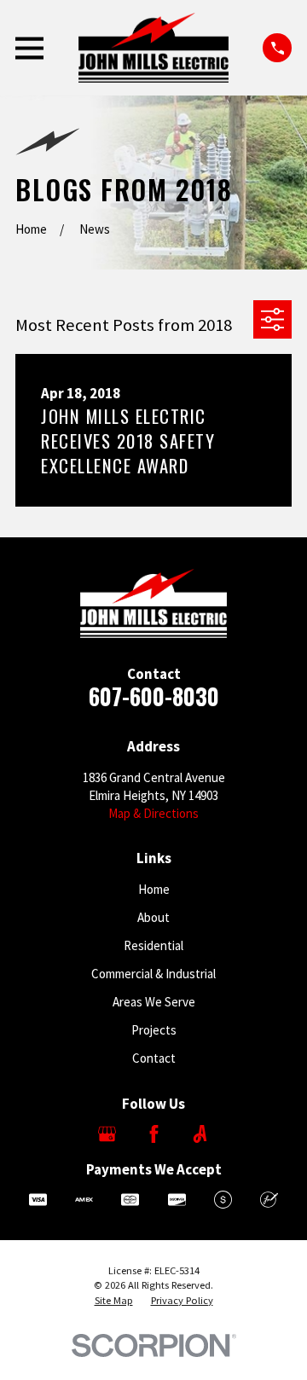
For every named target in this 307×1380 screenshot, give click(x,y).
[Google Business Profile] (107, 1134)
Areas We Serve (154, 1002)
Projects (154, 1030)
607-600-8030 (154, 696)
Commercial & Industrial (153, 973)
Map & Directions (153, 813)
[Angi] (200, 1134)
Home (154, 889)
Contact (154, 1058)
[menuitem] (114, 1300)
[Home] (153, 48)
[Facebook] (154, 1134)
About (153, 917)
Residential (153, 945)
